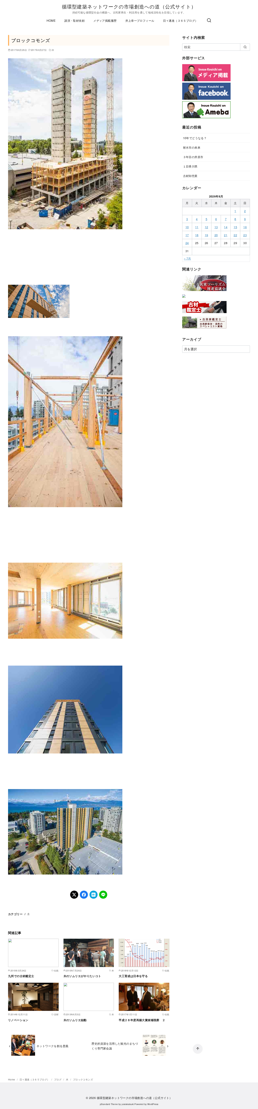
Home (12, 1079)
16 (245, 227)
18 (197, 235)
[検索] (209, 20)
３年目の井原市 (193, 157)
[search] (245, 47)
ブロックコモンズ (83, 1079)
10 (187, 227)
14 (225, 227)
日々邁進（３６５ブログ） (180, 20)
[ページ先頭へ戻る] (197, 1048)
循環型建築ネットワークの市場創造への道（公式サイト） (129, 6)
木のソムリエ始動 (75, 1020)
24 (187, 243)
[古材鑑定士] (204, 313)
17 (187, 235)
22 (235, 235)
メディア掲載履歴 (105, 20)
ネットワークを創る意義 (52, 1046)
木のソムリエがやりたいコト (82, 976)
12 (206, 227)
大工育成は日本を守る (133, 976)
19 (206, 235)
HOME (51, 20)
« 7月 (187, 258)
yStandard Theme (109, 1104)
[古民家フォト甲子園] (183, 298)
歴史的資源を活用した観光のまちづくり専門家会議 (115, 1045)
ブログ (58, 1079)
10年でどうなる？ (195, 138)
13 (216, 227)
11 (197, 227)
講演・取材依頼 (74, 20)
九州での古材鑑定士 (21, 976)
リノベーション (18, 1020)
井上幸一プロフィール (139, 20)
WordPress (152, 1104)
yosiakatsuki (128, 1104)
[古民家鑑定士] (204, 329)
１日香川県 (190, 166)
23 (245, 235)
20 (216, 235)
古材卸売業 (190, 176)
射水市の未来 (191, 147)
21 (225, 235)
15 (235, 227)
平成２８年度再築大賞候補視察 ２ (142, 1020)
